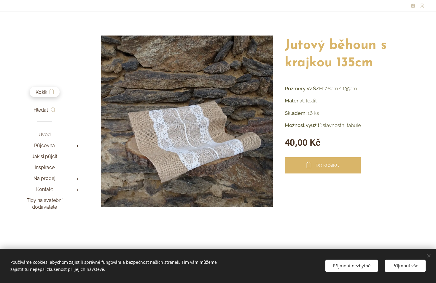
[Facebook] (413, 6)
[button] (44, 110)
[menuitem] (44, 134)
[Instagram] (422, 6)
